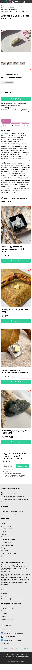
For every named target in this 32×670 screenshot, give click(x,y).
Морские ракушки (7, 545)
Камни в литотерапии (8, 539)
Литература (5, 548)
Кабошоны (4, 531)
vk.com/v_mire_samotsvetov (13, 633)
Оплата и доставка (7, 608)
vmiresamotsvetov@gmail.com (14, 496)
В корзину (16, 99)
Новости (4, 614)
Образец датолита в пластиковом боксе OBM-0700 (14, 249)
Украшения (5, 534)
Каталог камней (6, 529)
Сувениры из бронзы (7, 526)
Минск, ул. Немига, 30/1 (8, 514)
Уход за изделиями (7, 619)
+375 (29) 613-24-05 (10, 493)
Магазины (4, 593)
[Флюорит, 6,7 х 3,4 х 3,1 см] (16, 409)
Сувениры (4, 556)
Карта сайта (5, 611)
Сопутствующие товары (9, 553)
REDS (22, 661)
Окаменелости (6, 542)
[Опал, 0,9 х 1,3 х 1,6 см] (16, 288)
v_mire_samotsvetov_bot (12, 640)
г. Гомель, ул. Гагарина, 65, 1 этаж (12, 511)
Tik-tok (6, 643)
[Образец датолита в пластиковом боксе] (16, 225)
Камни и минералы (7, 537)
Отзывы (3, 616)
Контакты (4, 596)
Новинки (3, 523)
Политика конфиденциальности (11, 599)
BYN (16, 1)
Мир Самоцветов (9, 636)
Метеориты (5, 550)
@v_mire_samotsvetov (11, 630)
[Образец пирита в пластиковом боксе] (16, 348)
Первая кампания (9, 471)
